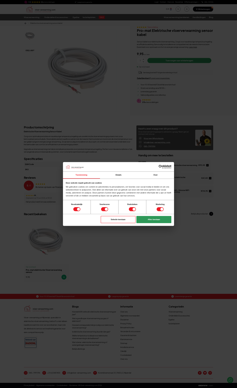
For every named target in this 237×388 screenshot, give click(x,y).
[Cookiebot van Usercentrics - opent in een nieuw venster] (160, 167)
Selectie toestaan (118, 219)
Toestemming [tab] (81, 175)
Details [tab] (119, 175)
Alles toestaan (154, 219)
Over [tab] (155, 175)
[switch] (104, 209)
